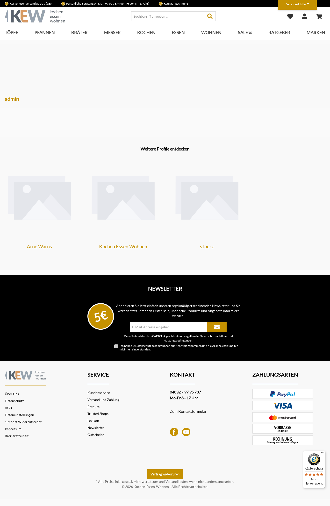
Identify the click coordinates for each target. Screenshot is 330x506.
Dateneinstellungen (19, 415)
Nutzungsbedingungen (178, 340)
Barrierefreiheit (17, 436)
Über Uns (12, 394)
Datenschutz (14, 401)
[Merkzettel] (290, 16)
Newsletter (95, 428)
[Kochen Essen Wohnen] (25, 374)
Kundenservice (98, 393)
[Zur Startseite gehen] (35, 16)
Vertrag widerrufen (165, 474)
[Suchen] (210, 16)
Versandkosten (176, 481)
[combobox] (168, 16)
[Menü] (322, 453)
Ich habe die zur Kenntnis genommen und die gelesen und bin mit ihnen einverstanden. (179, 347)
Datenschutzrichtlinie (213, 336)
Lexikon (93, 421)
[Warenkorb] (319, 16)
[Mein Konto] (305, 16)
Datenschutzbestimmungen (152, 346)
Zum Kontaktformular (188, 411)
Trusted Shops (97, 414)
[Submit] (217, 327)
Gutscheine (95, 435)
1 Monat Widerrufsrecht (23, 422)
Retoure (93, 407)
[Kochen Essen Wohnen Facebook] (174, 431)
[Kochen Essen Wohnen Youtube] (186, 431)
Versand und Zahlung (103, 400)
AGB (215, 346)
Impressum (13, 429)
